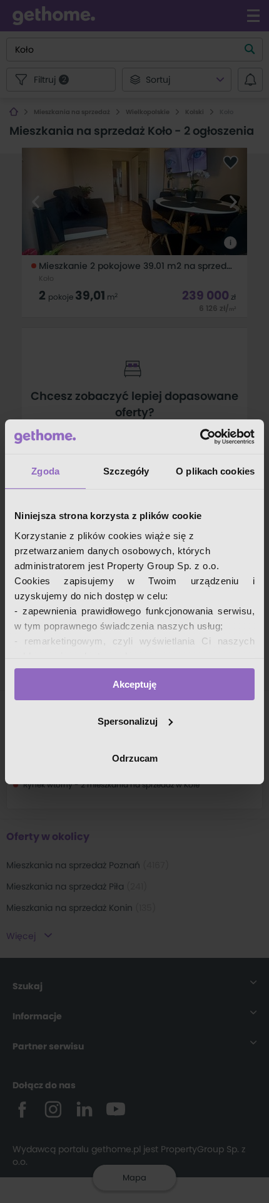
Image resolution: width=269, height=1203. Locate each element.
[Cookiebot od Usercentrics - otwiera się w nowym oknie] (200, 436)
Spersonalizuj (128, 721)
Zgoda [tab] (45, 471)
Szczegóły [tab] (126, 471)
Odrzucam (135, 757)
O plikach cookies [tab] (215, 471)
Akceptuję (134, 684)
